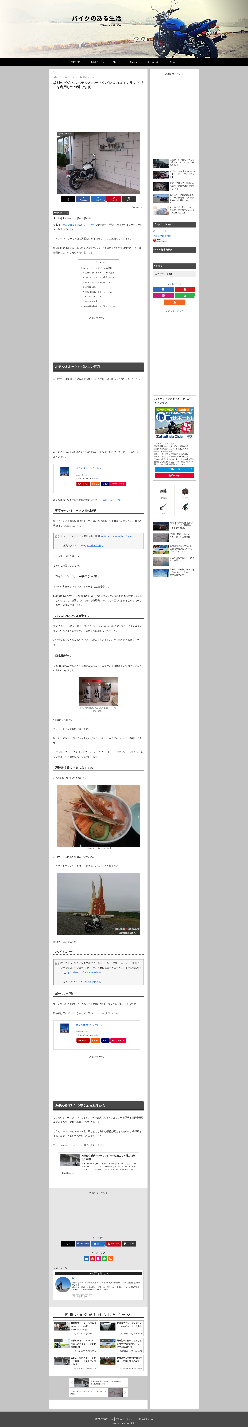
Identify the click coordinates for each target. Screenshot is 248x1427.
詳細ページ (174, 469)
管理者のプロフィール (104, 1419)
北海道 (58, 218)
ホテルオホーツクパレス (89, 468)
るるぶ (105, 484)
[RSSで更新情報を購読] (110, 1258)
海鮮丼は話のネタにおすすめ (98, 292)
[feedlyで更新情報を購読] (86, 1296)
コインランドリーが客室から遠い (100, 277)
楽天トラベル (83, 484)
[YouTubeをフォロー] (92, 1258)
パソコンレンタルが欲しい (97, 282)
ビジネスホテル (70, 218)
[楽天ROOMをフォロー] (98, 1258)
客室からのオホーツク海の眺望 (99, 272)
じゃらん (95, 484)
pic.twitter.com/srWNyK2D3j (114, 536)
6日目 (89, 218)
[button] (129, 199)
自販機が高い (91, 287)
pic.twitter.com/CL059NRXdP (83, 972)
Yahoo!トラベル (118, 484)
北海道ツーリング (62, 213)
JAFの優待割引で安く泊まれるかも (99, 306)
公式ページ (174, 475)
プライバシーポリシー (125, 1419)
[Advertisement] (98, 109)
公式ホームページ (109, 500)
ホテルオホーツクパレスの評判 (97, 268)
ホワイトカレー (94, 296)
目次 (94, 262)
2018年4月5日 (91, 981)
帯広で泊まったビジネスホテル (79, 224)
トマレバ (86, 475)
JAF (81, 218)
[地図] (96, 478)
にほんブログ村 (161, 236)
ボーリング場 (91, 301)
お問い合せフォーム (145, 1419)
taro (74, 1278)
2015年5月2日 (94, 545)
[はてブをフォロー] (86, 1258)
